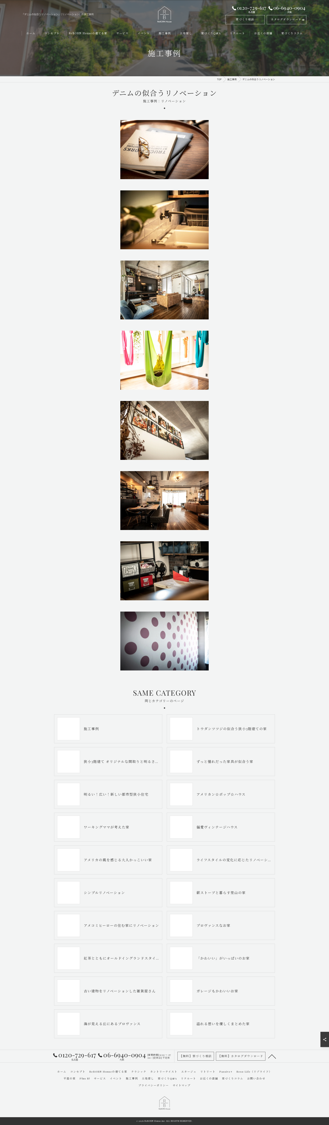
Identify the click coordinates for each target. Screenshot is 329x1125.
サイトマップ (182, 1085)
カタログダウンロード (286, 19)
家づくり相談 (245, 19)
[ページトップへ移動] (272, 1056)
